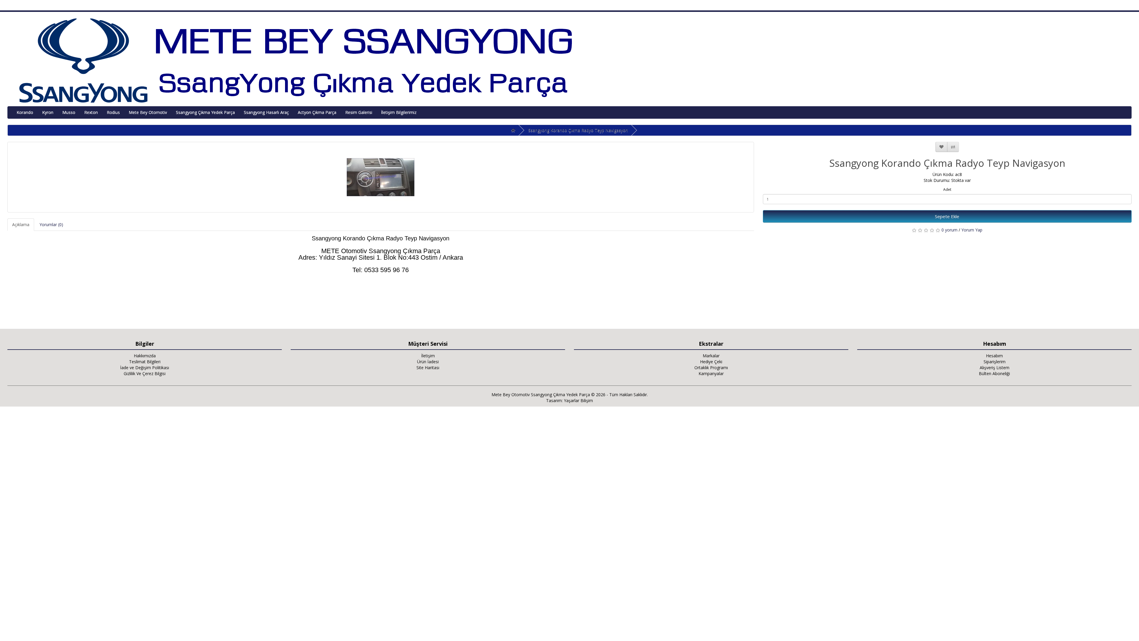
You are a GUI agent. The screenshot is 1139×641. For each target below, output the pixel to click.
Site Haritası (427, 367)
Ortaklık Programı (711, 367)
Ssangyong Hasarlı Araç (266, 112)
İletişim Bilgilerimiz (398, 112)
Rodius (113, 112)
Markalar (711, 355)
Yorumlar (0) (51, 224)
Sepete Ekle (947, 216)
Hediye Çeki (711, 361)
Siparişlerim (995, 361)
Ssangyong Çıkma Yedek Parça (205, 112)
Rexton (91, 112)
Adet (947, 189)
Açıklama (20, 224)
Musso (68, 112)
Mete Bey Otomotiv (148, 112)
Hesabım (994, 355)
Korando (25, 112)
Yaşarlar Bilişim (578, 400)
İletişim (428, 355)
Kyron (47, 112)
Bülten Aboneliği (994, 373)
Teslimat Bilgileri (144, 361)
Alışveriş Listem (994, 367)
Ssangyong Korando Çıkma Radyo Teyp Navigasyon (578, 130)
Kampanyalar (711, 373)
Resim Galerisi (358, 112)
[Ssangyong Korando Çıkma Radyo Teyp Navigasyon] (380, 177)
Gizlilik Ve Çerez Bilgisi (145, 373)
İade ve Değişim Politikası (144, 367)
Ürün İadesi (428, 361)
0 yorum (949, 230)
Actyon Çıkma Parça (317, 112)
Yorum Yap (971, 230)
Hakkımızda (145, 355)
